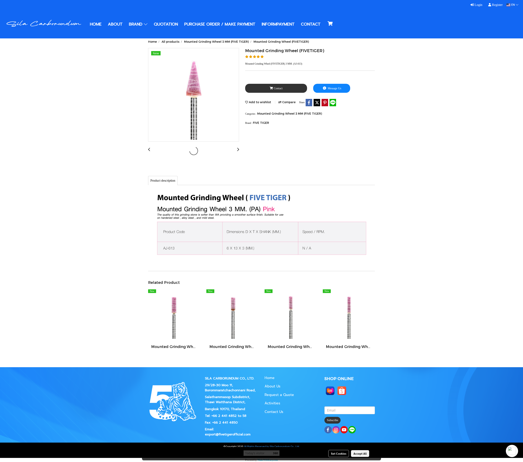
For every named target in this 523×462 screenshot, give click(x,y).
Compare (288, 102)
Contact (278, 88)
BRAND (136, 24)
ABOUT (115, 24)
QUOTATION (166, 24)
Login (478, 5)
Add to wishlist (259, 102)
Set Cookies (338, 453)
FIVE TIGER (261, 122)
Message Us (334, 88)
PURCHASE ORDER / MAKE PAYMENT (219, 24)
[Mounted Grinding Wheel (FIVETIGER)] (193, 95)
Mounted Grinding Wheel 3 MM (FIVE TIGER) (289, 113)
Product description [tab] (162, 180)
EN (513, 5)
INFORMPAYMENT (278, 24)
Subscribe (332, 420)
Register (497, 5)
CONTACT (311, 24)
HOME (96, 24)
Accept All (360, 453)
